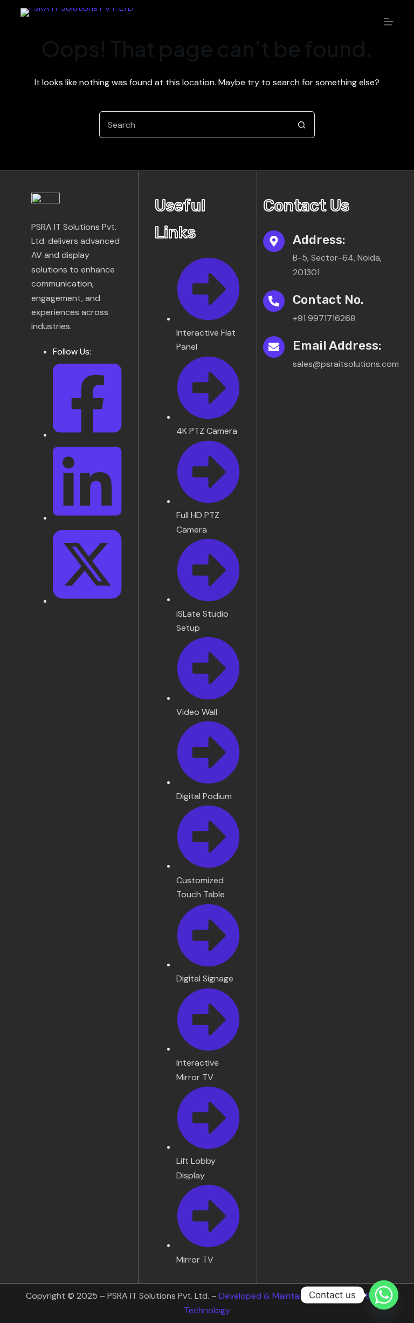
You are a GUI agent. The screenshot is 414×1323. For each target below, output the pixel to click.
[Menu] (389, 21)
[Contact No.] (274, 301)
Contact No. (328, 299)
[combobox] (194, 124)
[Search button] (301, 125)
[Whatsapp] (383, 1295)
